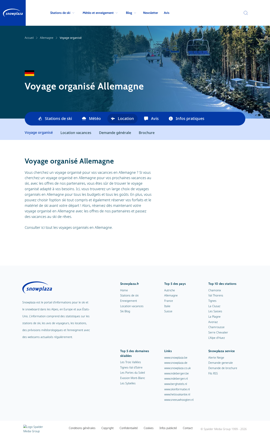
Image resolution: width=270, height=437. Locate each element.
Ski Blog (125, 311)
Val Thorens (215, 295)
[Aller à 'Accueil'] (13, 13)
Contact (188, 428)
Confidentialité (129, 428)
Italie (167, 306)
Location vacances (75, 132)
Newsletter (150, 13)
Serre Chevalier (218, 332)
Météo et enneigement (98, 13)
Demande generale (220, 363)
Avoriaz (213, 322)
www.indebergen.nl (176, 378)
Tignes (212, 301)
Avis (166, 13)
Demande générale (115, 132)
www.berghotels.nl (175, 384)
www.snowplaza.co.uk (177, 368)
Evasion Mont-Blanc (132, 378)
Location (126, 118)
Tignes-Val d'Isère (131, 367)
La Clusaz (214, 306)
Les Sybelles (128, 383)
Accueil (29, 38)
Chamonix (214, 290)
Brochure (147, 132)
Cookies (149, 428)
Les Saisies (215, 311)
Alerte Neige (216, 357)
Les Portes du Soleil (132, 372)
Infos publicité (168, 428)
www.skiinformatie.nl (177, 389)
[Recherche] (245, 13)
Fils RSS (213, 373)
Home (124, 290)
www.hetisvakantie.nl (177, 394)
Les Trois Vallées (130, 362)
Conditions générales (82, 428)
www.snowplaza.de (175, 363)
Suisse (168, 311)
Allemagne (46, 38)
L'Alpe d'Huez (216, 338)
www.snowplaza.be (175, 357)
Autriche (169, 290)
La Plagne (214, 316)
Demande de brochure (222, 368)
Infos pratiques (190, 118)
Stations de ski (60, 13)
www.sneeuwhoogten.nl (179, 400)
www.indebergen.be (176, 373)
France (168, 301)
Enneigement (128, 301)
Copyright (107, 428)
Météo (95, 118)
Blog (129, 13)
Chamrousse (216, 327)
